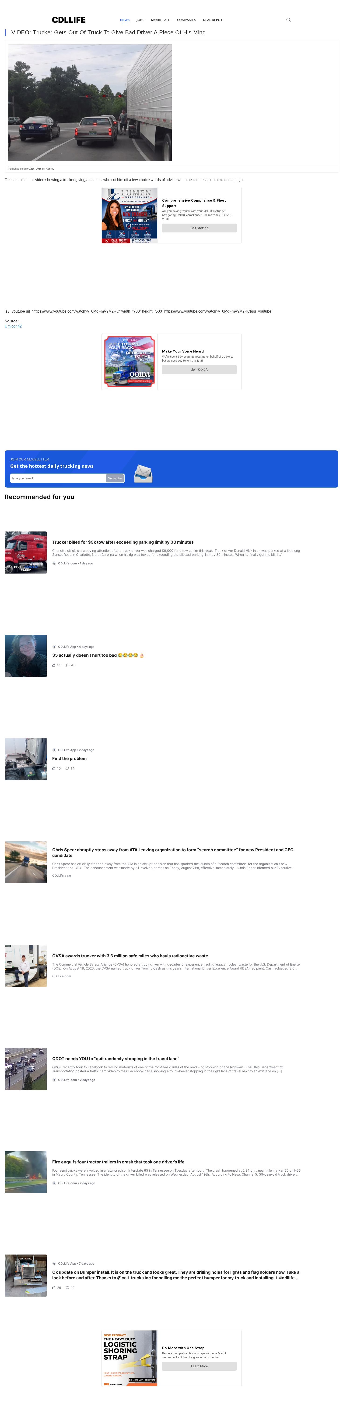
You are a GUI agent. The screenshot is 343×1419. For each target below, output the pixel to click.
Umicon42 (13, 326)
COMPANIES (186, 20)
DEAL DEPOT (213, 20)
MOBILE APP (160, 20)
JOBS (140, 20)
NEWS (125, 20)
